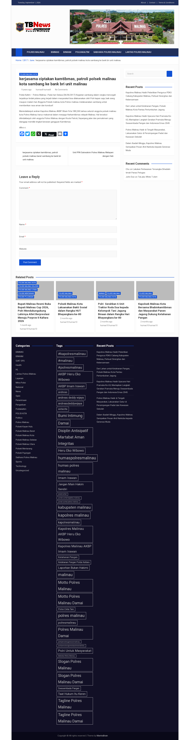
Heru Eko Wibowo (71, 451)
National (19, 387)
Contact (152, 3)
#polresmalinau (70, 367)
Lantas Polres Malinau (138, 52)
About (143, 3)
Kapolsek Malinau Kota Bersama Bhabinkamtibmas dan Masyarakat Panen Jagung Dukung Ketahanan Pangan (155, 310)
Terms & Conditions (166, 3)
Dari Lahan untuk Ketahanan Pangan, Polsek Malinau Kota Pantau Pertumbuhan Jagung (113, 372)
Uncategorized (22, 470)
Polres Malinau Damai (70, 632)
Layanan (19, 378)
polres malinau (71, 615)
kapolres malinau (73, 515)
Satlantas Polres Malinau (66, 656)
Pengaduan (21, 404)
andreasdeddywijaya (70, 403)
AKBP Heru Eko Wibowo (69, 377)
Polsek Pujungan (25, 297)
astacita (62, 409)
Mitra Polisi (21, 382)
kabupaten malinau (74, 507)
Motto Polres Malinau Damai (70, 599)
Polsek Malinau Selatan (28, 286)
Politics (19, 418)
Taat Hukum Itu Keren (72, 694)
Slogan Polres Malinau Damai (70, 678)
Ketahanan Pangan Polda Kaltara (73, 562)
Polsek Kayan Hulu (24, 426)
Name (22, 224)
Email (22, 236)
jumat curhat (62, 494)
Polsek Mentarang (26, 293)
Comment (24, 188)
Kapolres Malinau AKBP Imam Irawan (74, 548)
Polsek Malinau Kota (28, 74)
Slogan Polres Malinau (69, 664)
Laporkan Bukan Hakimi (73, 567)
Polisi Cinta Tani (66, 609)
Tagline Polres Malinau (70, 703)
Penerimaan (21, 400)
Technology (21, 466)
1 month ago (25, 325)
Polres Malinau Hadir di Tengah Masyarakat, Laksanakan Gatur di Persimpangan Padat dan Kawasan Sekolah (147, 133)
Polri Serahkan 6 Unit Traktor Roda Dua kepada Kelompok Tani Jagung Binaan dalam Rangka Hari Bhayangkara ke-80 (113, 310)
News (18, 391)
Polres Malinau (35, 52)
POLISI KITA (21, 413)
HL (17, 369)
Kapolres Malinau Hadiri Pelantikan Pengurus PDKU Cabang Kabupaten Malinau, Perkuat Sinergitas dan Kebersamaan (149, 96)
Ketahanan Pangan (67, 557)
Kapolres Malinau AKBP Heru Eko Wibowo (71, 534)
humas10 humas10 (28, 329)
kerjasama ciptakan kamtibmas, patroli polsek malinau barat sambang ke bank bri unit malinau (42, 156)
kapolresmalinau (69, 522)
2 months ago (66, 318)
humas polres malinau (68, 468)
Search (169, 74)
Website (23, 249)
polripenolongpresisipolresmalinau (71, 645)
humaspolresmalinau (77, 458)
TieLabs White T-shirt (147, 177)
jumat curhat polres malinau (68, 502)
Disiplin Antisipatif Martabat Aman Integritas (73, 437)
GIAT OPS (20, 361)
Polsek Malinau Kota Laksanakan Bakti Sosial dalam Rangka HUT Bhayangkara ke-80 (72, 309)
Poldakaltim (82, 52)
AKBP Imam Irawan (71, 386)
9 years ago (26, 89)
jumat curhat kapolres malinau (69, 498)
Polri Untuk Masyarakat (74, 651)
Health (19, 365)
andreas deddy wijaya (71, 397)
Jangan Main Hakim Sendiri (71, 486)
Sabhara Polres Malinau (107, 52)
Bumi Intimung (70, 415)
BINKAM (67, 52)
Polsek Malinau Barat (25, 431)
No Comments (61, 89)
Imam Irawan (67, 478)
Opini (18, 396)
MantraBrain (102, 735)
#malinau (65, 361)
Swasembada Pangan (68, 688)
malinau (65, 574)
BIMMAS (55, 52)
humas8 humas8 (43, 89)
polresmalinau (67, 622)
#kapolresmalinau (72, 354)
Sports (19, 461)
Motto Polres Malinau (69, 585)
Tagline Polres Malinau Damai (70, 718)
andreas (62, 392)
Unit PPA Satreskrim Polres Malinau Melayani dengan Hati (93, 154)
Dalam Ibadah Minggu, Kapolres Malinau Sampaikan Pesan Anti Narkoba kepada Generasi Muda (148, 147)
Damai (63, 423)
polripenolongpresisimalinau (69, 642)
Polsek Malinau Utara (27, 290)
